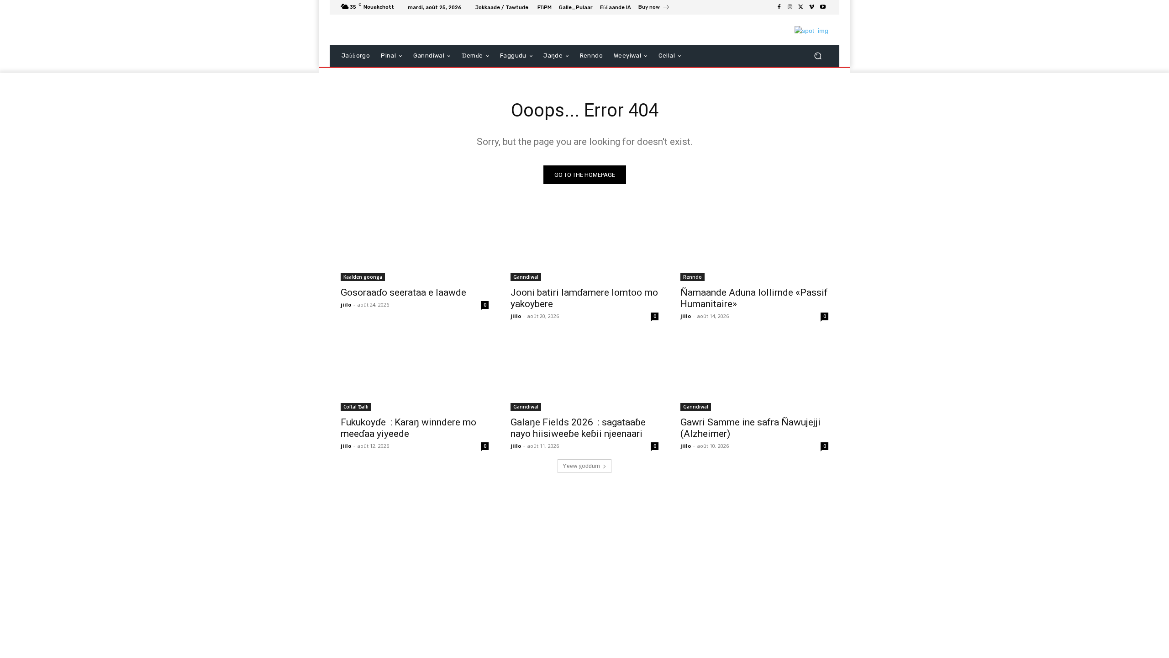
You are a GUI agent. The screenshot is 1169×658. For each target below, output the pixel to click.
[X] (800, 7)
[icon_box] (654, 8)
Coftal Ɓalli (356, 406)
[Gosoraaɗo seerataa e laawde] (415, 244)
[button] (817, 56)
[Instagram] (790, 7)
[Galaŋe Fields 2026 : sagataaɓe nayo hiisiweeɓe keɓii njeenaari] (584, 374)
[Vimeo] (811, 7)
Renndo (692, 277)
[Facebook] (779, 7)
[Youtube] (822, 7)
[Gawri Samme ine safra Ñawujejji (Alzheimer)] (754, 374)
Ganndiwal (525, 277)
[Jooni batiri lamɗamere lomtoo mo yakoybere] (584, 244)
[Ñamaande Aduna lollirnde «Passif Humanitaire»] (754, 244)
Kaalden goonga (362, 277)
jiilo (346, 304)
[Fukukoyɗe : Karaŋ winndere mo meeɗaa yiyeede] (415, 374)
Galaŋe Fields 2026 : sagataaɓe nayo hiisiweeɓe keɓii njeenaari (578, 428)
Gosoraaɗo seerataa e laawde (403, 292)
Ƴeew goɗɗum (581, 466)
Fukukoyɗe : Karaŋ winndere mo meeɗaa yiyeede (408, 428)
